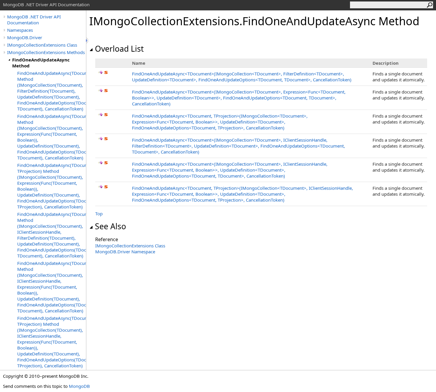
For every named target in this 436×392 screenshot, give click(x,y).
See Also (110, 226)
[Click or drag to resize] (87, 40)
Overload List (119, 48)
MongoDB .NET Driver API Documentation (34, 20)
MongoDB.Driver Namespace (125, 252)
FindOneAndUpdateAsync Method (41, 63)
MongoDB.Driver (24, 37)
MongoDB (79, 386)
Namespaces (20, 30)
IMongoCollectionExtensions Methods (46, 52)
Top (99, 213)
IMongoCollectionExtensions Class (42, 45)
